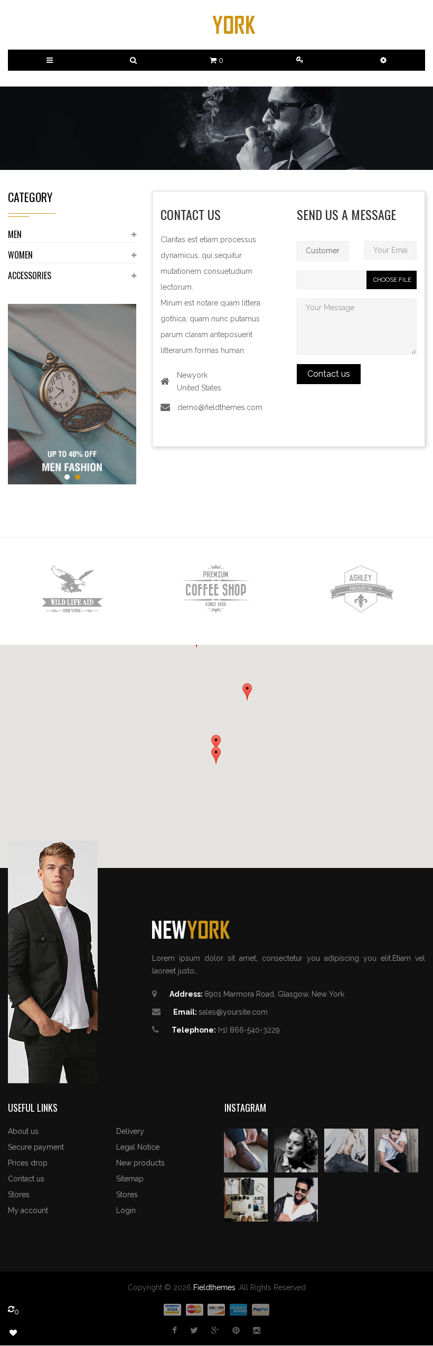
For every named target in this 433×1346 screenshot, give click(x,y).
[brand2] (216, 589)
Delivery (130, 1131)
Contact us (26, 1179)
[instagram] (246, 1150)
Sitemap (130, 1179)
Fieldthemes (214, 1287)
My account (28, 1210)
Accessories (29, 275)
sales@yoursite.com (233, 1012)
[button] (383, 60)
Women (20, 255)
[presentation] (26, 591)
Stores (19, 1194)
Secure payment (36, 1147)
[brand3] (360, 589)
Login (126, 1210)
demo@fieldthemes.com (219, 407)
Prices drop (28, 1163)
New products (140, 1163)
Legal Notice (137, 1147)
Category (30, 197)
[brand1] (72, 589)
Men (15, 234)
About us (23, 1131)
